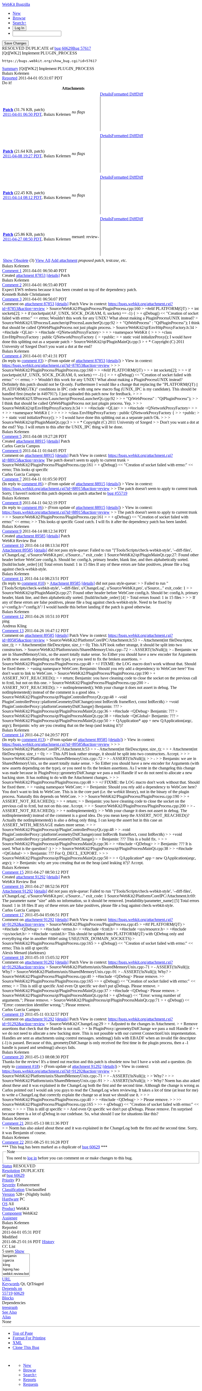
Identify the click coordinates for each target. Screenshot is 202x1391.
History (48, 1241)
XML (17, 1342)
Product (8, 1208)
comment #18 (27, 1066)
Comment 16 (13, 886)
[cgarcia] (15, 1260)
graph (13, 1307)
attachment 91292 (31, 877)
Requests (30, 1384)
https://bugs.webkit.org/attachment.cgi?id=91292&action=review (56, 1071)
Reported (9, 78)
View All (42, 260)
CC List (8, 1246)
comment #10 (33, 583)
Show (19, 1251)
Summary (10, 68)
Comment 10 (13, 545)
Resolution (11, 1170)
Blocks (8, 1298)
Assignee (9, 1218)
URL (6, 1279)
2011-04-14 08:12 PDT (22, 197)
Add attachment (64, 260)
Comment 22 (13, 1142)
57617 (85, 48)
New (17, 13)
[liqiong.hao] (15, 1269)
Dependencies (14, 1302)
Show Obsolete (15, 260)
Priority (8, 1180)
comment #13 (33, 739)
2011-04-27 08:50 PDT (22, 239)
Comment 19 (13, 1014)
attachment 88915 (31, 441)
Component (12, 1213)
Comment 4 (12, 356)
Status (7, 1166)
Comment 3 (12, 299)
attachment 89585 (31, 536)
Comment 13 (13, 630)
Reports (29, 1379)
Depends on (12, 1288)
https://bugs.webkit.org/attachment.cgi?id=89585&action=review (56, 744)
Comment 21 (13, 1123)
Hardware (10, 1199)
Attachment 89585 (17, 550)
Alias (6, 1317)
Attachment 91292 (17, 891)
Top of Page (23, 1333)
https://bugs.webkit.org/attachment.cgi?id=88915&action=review (56, 488)
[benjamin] (15, 1256)
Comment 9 (12, 531)
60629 (19, 1293)
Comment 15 (13, 872)
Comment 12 (13, 616)
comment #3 (32, 360)
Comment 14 (13, 735)
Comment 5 (12, 436)
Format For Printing (29, 1338)
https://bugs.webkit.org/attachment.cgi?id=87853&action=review (56, 365)
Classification (13, 1189)
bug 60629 (63, 48)
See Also (9, 1312)
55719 (7, 1293)
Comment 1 (12, 270)
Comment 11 (12, 578)
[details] (53, 275)
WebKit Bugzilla (16, 4)
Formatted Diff (124, 94)
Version (8, 1194)
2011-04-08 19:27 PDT (22, 156)
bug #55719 (117, 493)
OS (5, 1204)
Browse (19, 18)
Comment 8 (12, 503)
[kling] (15, 1265)
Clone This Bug (26, 1347)
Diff (139, 94)
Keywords (10, 1284)
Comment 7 (12, 479)
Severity (9, 1185)
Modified (9, 1237)
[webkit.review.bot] (15, 1274)
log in (32, 1158)
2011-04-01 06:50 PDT (22, 114)
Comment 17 (13, 915)
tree (5, 1307)
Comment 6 (12, 450)
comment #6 (32, 484)
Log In (19, 28)
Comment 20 (13, 1057)
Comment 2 (12, 285)
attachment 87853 (31, 275)
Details (106, 94)
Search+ (19, 23)
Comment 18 (13, 957)
